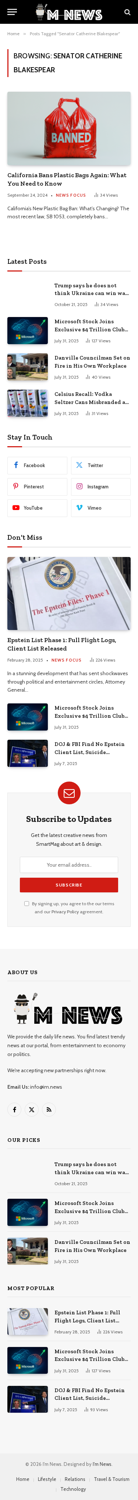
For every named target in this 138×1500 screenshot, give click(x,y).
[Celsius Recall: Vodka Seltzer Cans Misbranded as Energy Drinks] (27, 403)
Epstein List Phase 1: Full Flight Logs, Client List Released (87, 1320)
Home (22, 1479)
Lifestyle (47, 1479)
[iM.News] (69, 12)
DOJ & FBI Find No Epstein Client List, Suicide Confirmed (89, 752)
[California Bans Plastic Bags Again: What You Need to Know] (69, 128)
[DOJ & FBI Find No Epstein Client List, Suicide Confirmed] (27, 753)
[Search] (127, 12)
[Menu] (12, 12)
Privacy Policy (65, 911)
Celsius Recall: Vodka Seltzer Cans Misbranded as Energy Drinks (91, 402)
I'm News (102, 1464)
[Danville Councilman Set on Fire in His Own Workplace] (27, 366)
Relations (75, 1479)
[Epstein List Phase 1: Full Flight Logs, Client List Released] (69, 593)
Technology (73, 1489)
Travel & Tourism (112, 1479)
